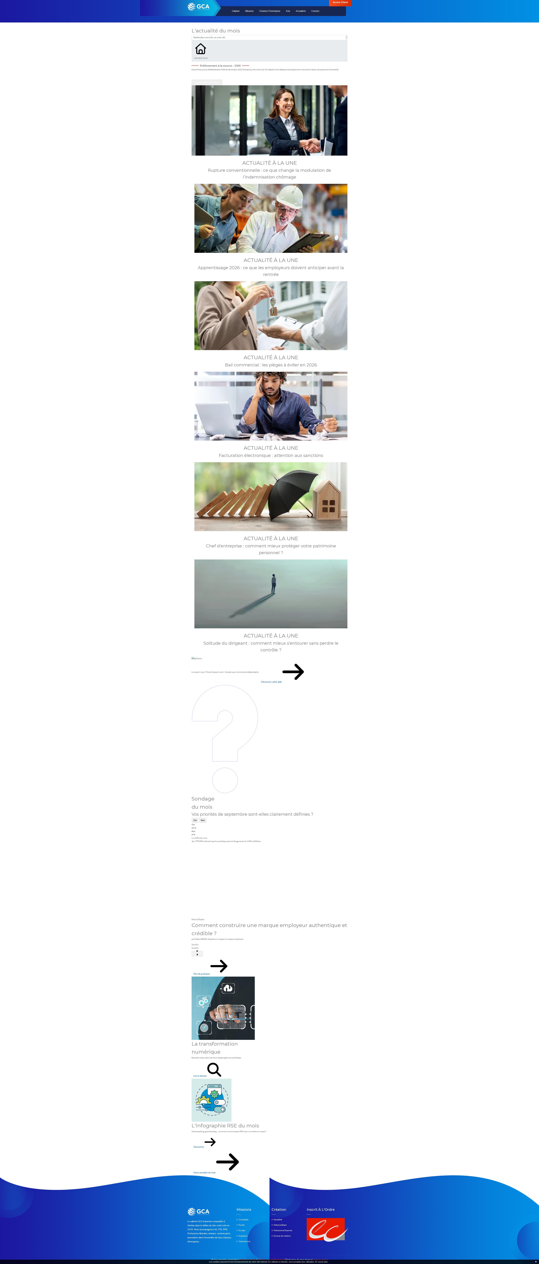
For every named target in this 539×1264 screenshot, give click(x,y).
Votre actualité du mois (204, 1172)
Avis (288, 11)
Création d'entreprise (269, 11)
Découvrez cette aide (271, 681)
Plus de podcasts (201, 974)
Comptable (243, 1219)
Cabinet (236, 11)
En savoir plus (321, 1262)
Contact (315, 11)
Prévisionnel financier (283, 1230)
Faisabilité (278, 1219)
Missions (249, 11)
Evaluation (243, 1236)
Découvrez (199, 1147)
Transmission (244, 1241)
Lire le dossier (200, 1076)
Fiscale (242, 1225)
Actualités (301, 11)
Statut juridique (280, 1225)
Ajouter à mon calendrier (207, 82)
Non (203, 820)
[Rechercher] (346, 37)
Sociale (242, 1230)
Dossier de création (282, 1236)
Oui (195, 820)
